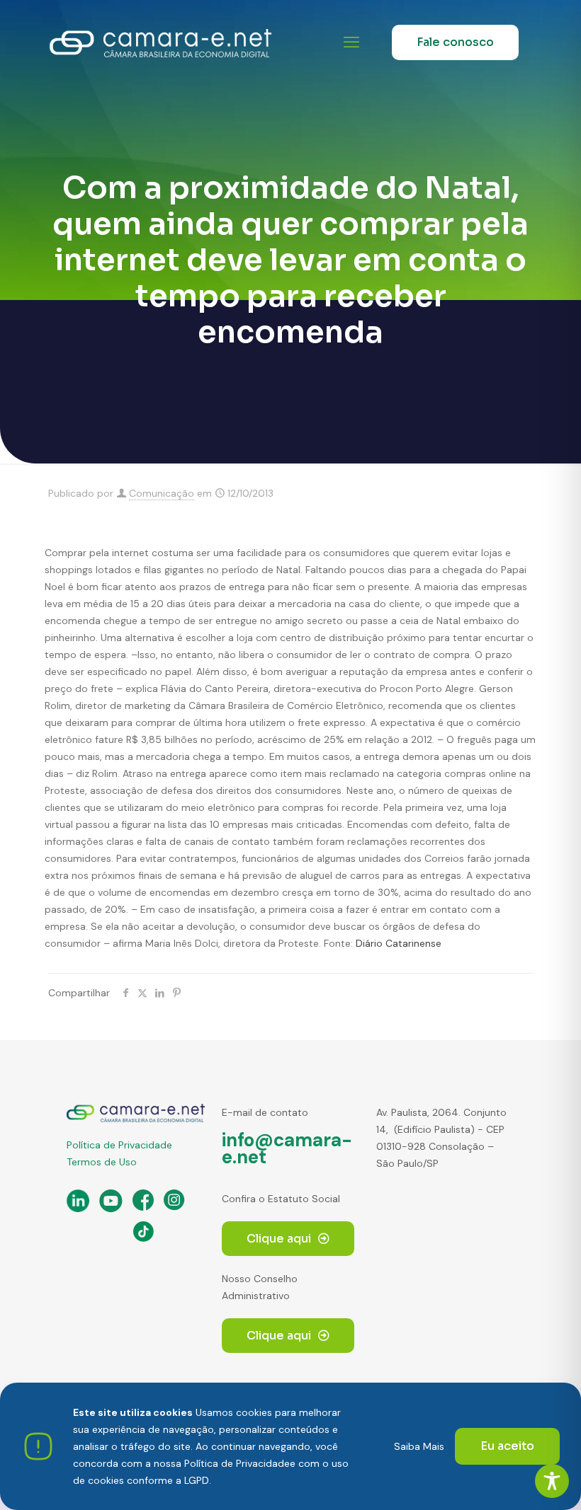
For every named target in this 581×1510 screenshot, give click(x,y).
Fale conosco (455, 42)
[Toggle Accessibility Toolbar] (552, 1481)
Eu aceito (507, 1446)
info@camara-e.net (287, 1148)
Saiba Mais (419, 1446)
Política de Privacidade (119, 1145)
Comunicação (161, 493)
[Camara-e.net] (160, 42)
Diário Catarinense (398, 943)
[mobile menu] (351, 42)
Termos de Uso (102, 1161)
